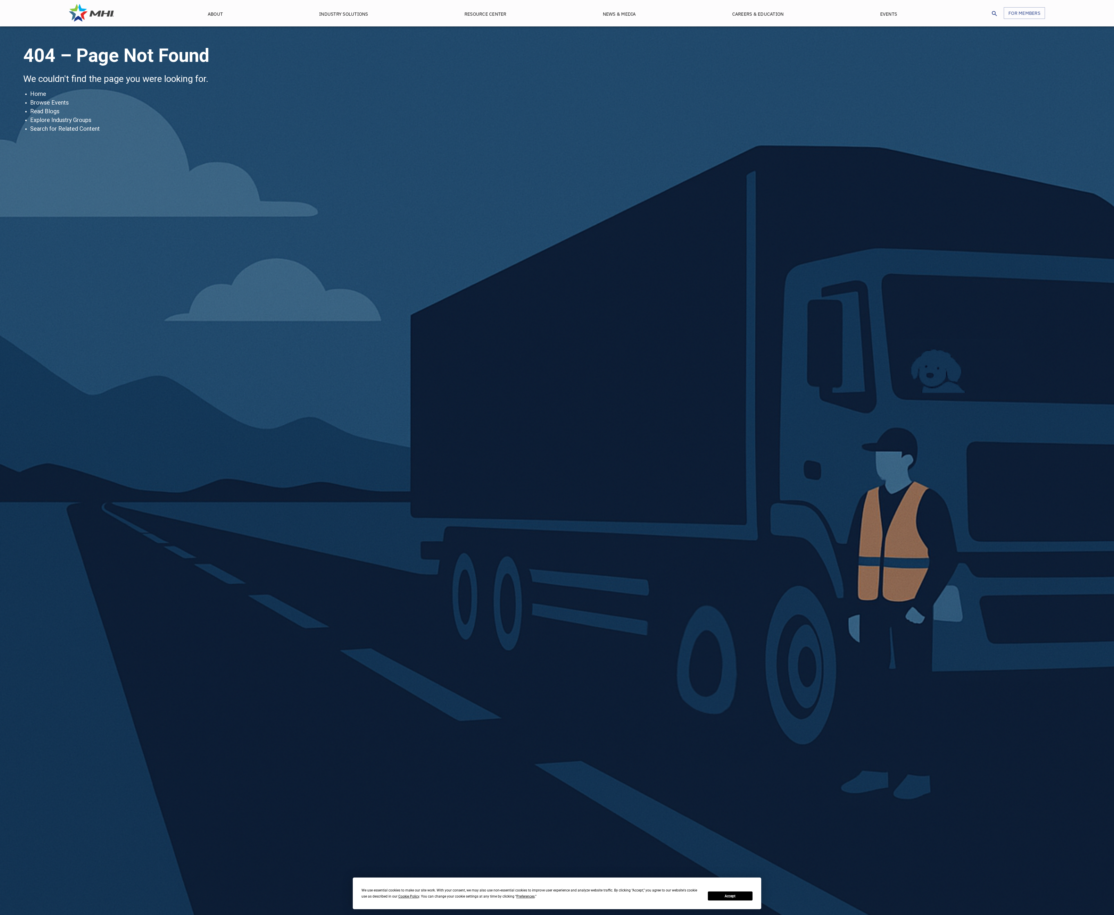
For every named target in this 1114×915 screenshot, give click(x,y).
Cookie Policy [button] (408, 896)
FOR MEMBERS (1024, 13)
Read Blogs (44, 111)
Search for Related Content (65, 128)
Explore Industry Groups (60, 119)
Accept (730, 896)
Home (38, 93)
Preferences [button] (525, 896)
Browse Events (49, 102)
